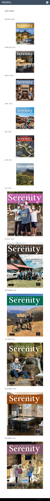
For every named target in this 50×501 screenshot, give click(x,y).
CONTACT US (39, 499)
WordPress (22, 499)
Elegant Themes (11, 499)
